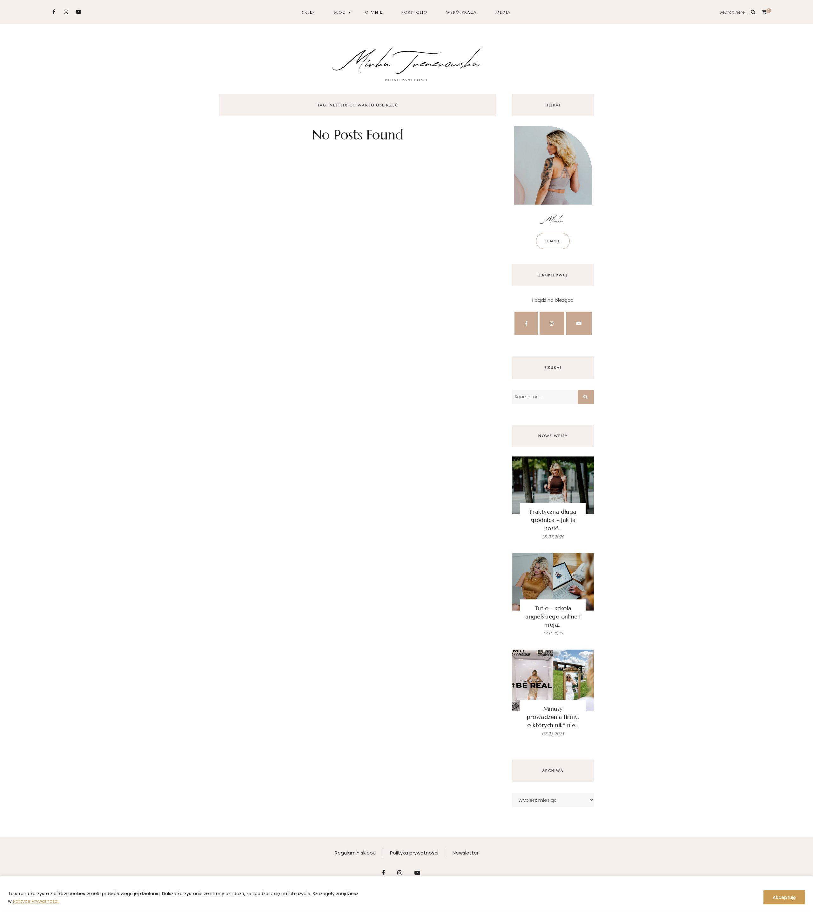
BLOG (340, 12)
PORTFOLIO (414, 12)
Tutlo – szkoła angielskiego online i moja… (553, 616)
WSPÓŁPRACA (461, 12)
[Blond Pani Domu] (406, 63)
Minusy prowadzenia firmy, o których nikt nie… (553, 717)
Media (503, 12)
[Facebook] (54, 12)
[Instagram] (66, 12)
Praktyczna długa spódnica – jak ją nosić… (553, 520)
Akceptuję (784, 897)
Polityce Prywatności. (36, 901)
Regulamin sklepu (355, 852)
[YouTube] (79, 12)
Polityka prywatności (414, 852)
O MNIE (374, 12)
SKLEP (308, 12)
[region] (406, 894)
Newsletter (466, 852)
